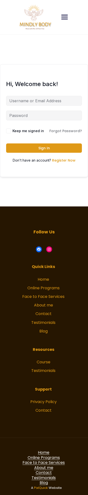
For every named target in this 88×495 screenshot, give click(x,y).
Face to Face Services (43, 296)
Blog (43, 331)
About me (43, 305)
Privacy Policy (43, 402)
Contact (43, 314)
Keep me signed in (28, 131)
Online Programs (43, 288)
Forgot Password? (65, 130)
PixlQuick (41, 487)
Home (43, 279)
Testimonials (43, 322)
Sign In (44, 148)
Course (43, 362)
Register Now (64, 160)
